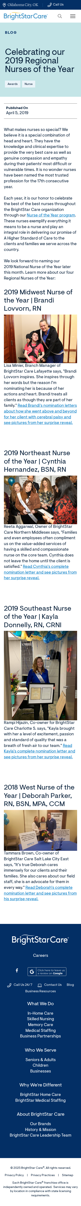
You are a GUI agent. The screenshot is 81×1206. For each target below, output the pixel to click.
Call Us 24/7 (23, 985)
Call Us (58, 4)
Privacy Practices (43, 1175)
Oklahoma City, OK (23, 4)
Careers (40, 956)
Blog (11, 33)
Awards (13, 84)
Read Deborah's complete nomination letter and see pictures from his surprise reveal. (40, 893)
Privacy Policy (14, 1175)
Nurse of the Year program (51, 216)
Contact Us (53, 985)
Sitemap (67, 1175)
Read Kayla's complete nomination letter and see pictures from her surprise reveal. (39, 751)
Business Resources (40, 991)
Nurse (29, 84)
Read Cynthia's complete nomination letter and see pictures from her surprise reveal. (40, 572)
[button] (60, 16)
